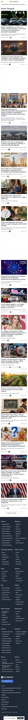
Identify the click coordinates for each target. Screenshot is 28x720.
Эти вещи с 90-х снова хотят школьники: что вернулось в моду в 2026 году (14, 197)
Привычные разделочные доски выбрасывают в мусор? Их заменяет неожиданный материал (13, 444)
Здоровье (17, 568)
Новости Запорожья (7, 535)
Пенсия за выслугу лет (7, 671)
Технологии (5, 571)
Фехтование (19, 564)
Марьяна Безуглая (6, 650)
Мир (2, 585)
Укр (26, 1)
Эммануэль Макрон (6, 638)
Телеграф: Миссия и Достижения (9, 706)
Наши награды (5, 697)
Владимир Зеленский (7, 631)
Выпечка (18, 659)
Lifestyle (17, 585)
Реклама (4, 695)
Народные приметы (20, 634)
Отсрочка (18, 616)
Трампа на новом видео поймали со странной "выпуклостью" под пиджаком (13, 501)
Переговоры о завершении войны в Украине (13, 4)
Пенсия (3, 657)
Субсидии (18, 531)
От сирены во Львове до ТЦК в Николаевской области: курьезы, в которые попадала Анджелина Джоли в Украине (13, 333)
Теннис (17, 557)
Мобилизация (18, 608)
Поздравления (19, 604)
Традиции (18, 636)
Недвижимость (5, 557)
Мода (17, 592)
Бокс (17, 554)
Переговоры (5, 617)
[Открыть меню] (2, 1)
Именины (18, 643)
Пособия (18, 540)
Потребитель (19, 590)
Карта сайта (4, 704)
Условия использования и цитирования (11, 692)
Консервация (19, 662)
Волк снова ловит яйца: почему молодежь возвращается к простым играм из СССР (14, 416)
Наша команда (5, 701)
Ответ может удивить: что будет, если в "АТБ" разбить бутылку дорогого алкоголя (12, 306)
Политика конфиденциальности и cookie (11, 688)
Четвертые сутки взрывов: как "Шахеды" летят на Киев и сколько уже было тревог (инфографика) (13, 58)
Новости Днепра (6, 529)
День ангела (19, 641)
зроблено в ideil (4, 715)
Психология (18, 578)
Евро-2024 (18, 561)
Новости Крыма (6, 542)
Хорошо (20, 718)
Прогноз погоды (20, 542)
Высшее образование (21, 538)
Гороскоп (18, 588)
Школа (17, 535)
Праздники (17, 628)
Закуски (18, 671)
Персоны (3, 628)
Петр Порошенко (6, 645)
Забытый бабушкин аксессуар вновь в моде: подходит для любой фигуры (14, 224)
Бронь (17, 613)
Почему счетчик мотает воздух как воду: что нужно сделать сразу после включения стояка (13, 361)
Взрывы (4, 615)
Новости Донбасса (6, 540)
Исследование (19, 580)
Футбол (17, 552)
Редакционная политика (7, 690)
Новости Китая (5, 597)
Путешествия (19, 594)
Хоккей (17, 559)
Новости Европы (6, 588)
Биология (4, 576)
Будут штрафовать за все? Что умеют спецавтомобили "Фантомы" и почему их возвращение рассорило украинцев (13, 29)
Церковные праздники (21, 631)
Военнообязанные (20, 618)
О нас (3, 685)
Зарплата (18, 524)
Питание (18, 573)
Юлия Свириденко (6, 652)
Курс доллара (5, 561)
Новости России (6, 592)
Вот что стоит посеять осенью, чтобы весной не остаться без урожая (12, 389)
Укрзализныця (5, 564)
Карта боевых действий (5, 612)
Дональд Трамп (6, 634)
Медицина (18, 533)
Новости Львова (6, 533)
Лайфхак (18, 599)
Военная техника (6, 624)
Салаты (18, 669)
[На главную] (14, 1)
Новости (3, 521)
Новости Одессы (6, 531)
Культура (18, 597)
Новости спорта (19, 549)
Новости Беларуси (6, 599)
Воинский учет (19, 620)
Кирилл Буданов (6, 643)
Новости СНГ (5, 594)
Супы (17, 664)
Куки (13, 718)
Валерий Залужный (7, 641)
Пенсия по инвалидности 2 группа (7, 663)
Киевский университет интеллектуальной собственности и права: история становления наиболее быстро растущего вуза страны (14, 113)
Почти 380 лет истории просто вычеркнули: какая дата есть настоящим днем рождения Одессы (13, 170)
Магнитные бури (20, 601)
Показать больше (11, 513)
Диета (17, 576)
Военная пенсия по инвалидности (6, 666)
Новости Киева (5, 524)
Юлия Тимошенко (6, 647)
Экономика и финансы (7, 549)
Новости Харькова (6, 526)
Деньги (3, 552)
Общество (17, 521)
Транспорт (4, 554)
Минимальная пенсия (7, 669)
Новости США (5, 590)
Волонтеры (4, 622)
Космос (4, 573)
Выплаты (18, 529)
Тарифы (4, 559)
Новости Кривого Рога (7, 538)
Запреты (18, 638)
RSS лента (4, 708)
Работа (17, 526)
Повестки (18, 611)
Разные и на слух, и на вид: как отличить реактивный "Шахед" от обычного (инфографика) (13, 143)
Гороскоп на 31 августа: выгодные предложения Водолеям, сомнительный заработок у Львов (13, 277)
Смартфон (4, 580)
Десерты (18, 666)
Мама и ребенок (20, 571)
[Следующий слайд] (26, 4)
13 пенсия (4, 659)
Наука (2, 568)
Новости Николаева (7, 545)
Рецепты (17, 657)
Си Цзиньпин (5, 636)
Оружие (4, 619)
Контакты (4, 699)
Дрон (3, 578)
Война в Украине (5, 608)
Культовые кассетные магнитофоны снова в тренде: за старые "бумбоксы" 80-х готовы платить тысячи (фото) (14, 473)
